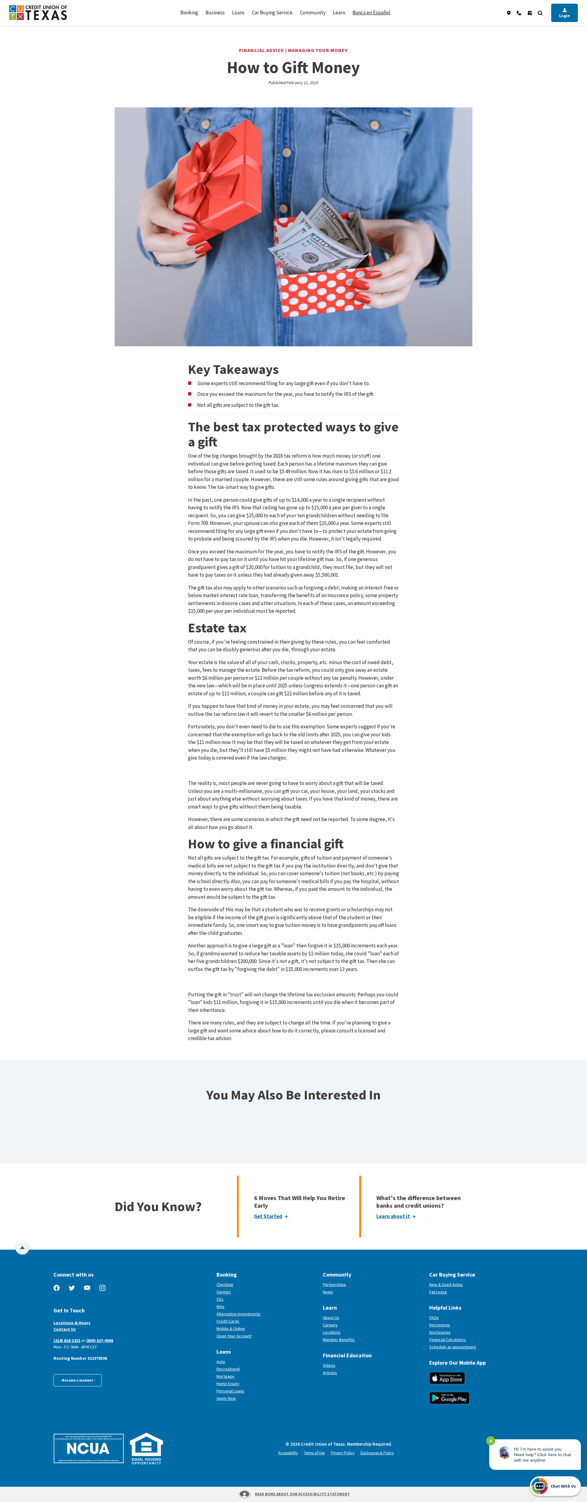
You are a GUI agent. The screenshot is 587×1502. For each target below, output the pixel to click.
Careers (330, 1325)
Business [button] (215, 12)
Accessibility (288, 1453)
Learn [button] (339, 12)
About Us (331, 1317)
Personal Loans (230, 1391)
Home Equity (227, 1383)
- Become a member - (77, 1380)
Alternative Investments (238, 1314)
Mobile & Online (230, 1328)
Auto (220, 1361)
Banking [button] (189, 12)
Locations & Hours (72, 1322)
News (328, 1292)
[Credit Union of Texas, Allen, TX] (38, 12)
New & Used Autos (446, 1284)
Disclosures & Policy (377, 1453)
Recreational (228, 1369)
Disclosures (440, 1332)
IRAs (220, 1306)
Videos (329, 1365)
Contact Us (65, 1329)
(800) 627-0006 (99, 1340)
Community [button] (313, 12)
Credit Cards (227, 1321)
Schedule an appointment (475, 1347)
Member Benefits (339, 1339)
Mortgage (225, 1376)
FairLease (460, 1292)
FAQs (434, 1317)
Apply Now (226, 1398)
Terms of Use (314, 1453)
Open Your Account (256, 1336)
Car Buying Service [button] (272, 12)
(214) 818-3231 (67, 1340)
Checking (224, 1284)
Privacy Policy (342, 1453)
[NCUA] (89, 1448)
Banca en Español (371, 12)
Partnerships (334, 1284)
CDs (219, 1299)
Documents (439, 1325)
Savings (223, 1292)
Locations (332, 1332)
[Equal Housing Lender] (146, 1448)
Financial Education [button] (347, 1355)
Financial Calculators (447, 1339)
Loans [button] (238, 12)
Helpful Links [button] (445, 1307)
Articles (330, 1372)
